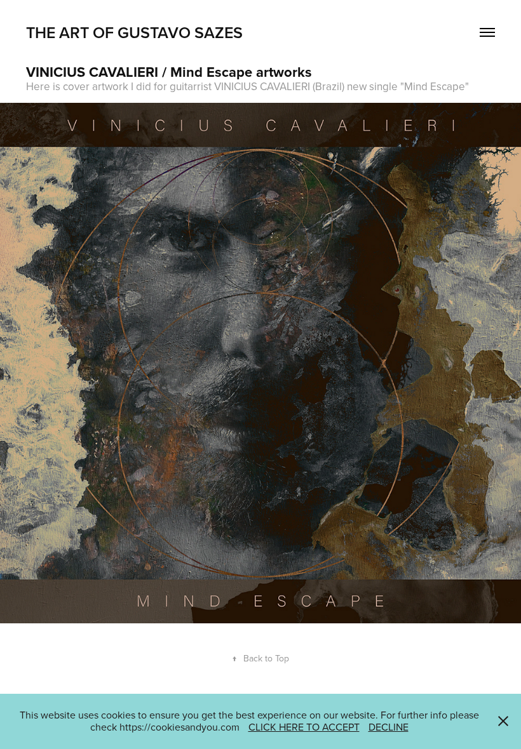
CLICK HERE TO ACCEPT (304, 727)
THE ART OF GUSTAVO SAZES (134, 32)
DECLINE (389, 727)
